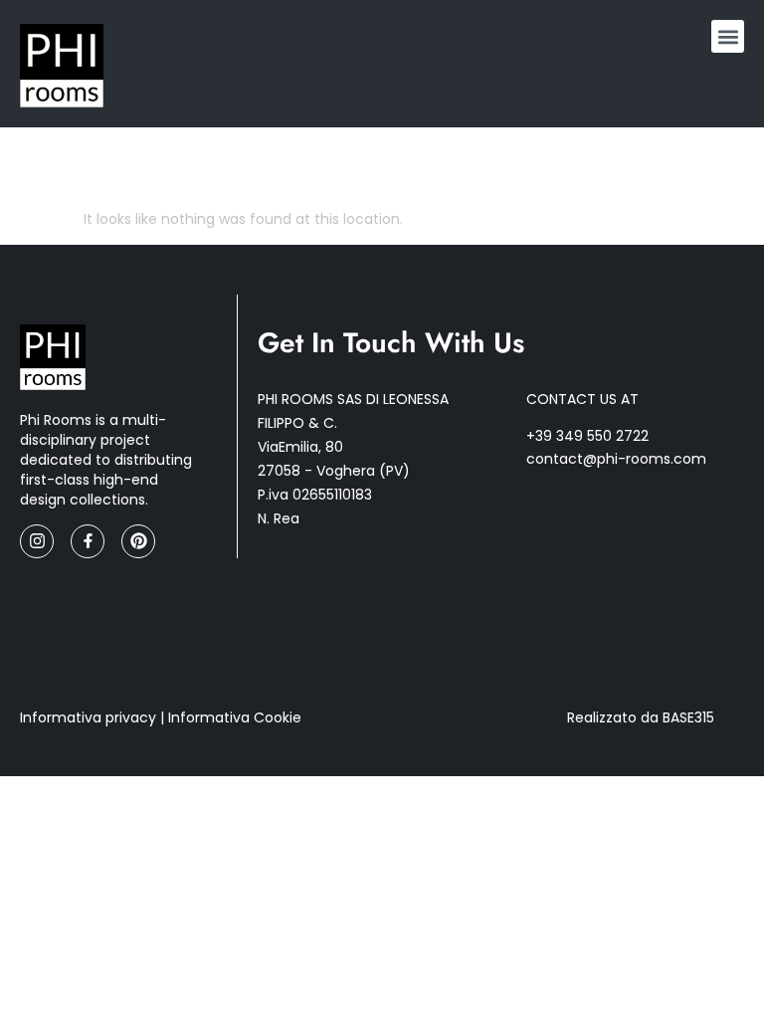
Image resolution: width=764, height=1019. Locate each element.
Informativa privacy (88, 717)
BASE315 (688, 717)
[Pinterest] (138, 541)
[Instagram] (37, 541)
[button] (727, 36)
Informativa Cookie (234, 717)
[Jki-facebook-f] (87, 541)
